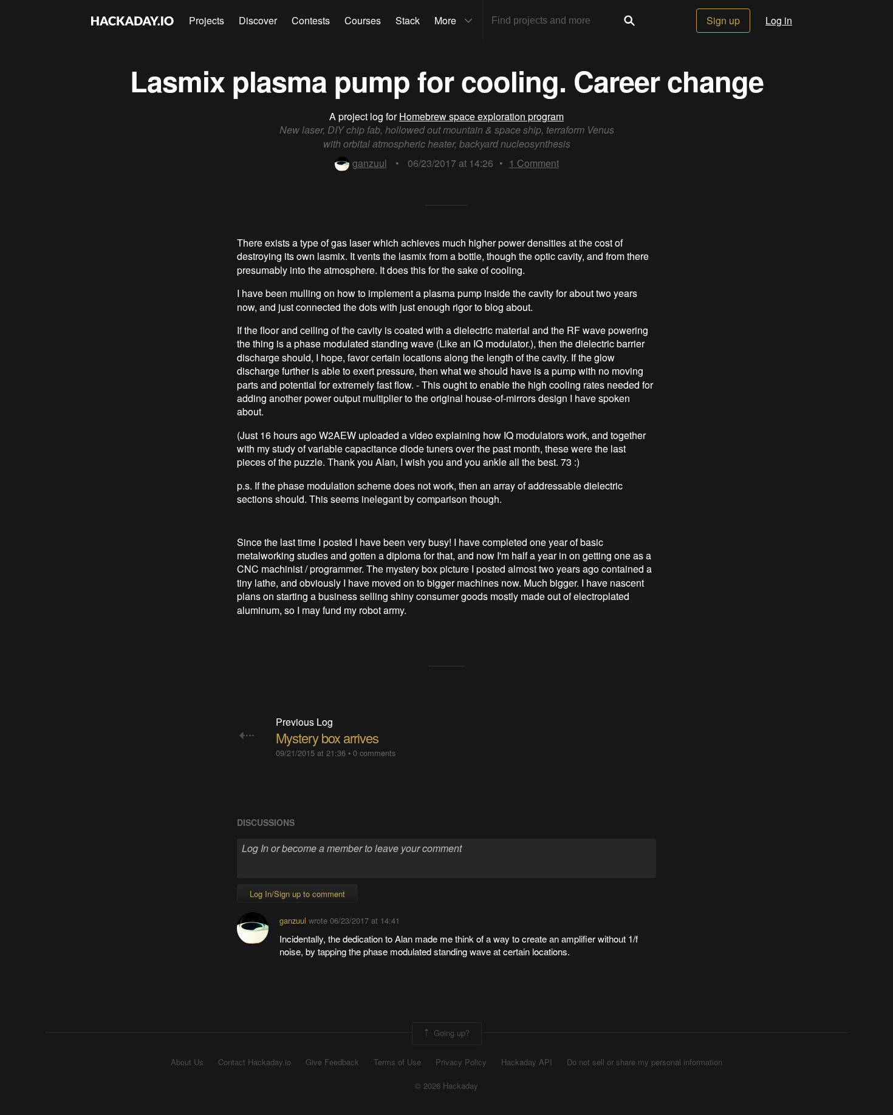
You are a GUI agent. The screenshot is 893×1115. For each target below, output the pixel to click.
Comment (534, 163)
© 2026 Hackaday (446, 1085)
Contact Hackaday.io (254, 1062)
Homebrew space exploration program (481, 116)
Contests (311, 20)
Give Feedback (332, 1062)
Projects (206, 20)
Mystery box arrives (327, 737)
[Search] (629, 21)
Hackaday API (526, 1062)
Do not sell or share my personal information (644, 1062)
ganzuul (369, 163)
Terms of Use (397, 1062)
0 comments (374, 753)
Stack (407, 20)
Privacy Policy (461, 1062)
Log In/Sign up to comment (297, 893)
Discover (258, 20)
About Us (187, 1062)
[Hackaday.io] (132, 20)
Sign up (723, 20)
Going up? (450, 1032)
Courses (362, 20)
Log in (778, 20)
